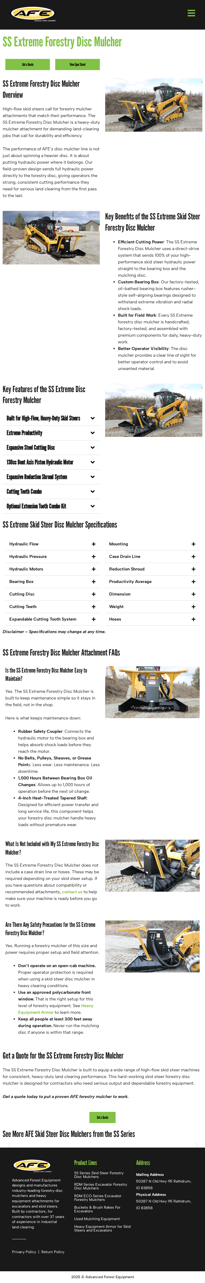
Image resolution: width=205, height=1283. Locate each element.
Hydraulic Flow (23, 543)
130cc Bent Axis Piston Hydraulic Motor (40, 462)
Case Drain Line (124, 556)
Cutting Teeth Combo (24, 491)
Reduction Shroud (127, 569)
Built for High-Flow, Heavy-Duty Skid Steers (43, 418)
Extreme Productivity (24, 433)
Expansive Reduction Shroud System (37, 477)
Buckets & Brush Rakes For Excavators (97, 1209)
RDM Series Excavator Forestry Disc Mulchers (100, 1186)
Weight (116, 606)
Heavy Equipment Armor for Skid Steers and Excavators (102, 1228)
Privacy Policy (24, 1252)
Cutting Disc (22, 594)
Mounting (118, 543)
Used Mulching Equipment (97, 1219)
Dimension (120, 594)
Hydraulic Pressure (28, 556)
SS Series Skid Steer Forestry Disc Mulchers (99, 1175)
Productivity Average (130, 581)
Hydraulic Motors (26, 569)
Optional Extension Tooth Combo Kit (36, 506)
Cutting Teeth (23, 606)
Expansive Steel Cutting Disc (31, 447)
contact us (72, 891)
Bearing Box (21, 581)
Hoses (115, 619)
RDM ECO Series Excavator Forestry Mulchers (97, 1198)
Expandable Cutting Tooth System (42, 619)
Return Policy (52, 1252)
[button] (51, 418)
